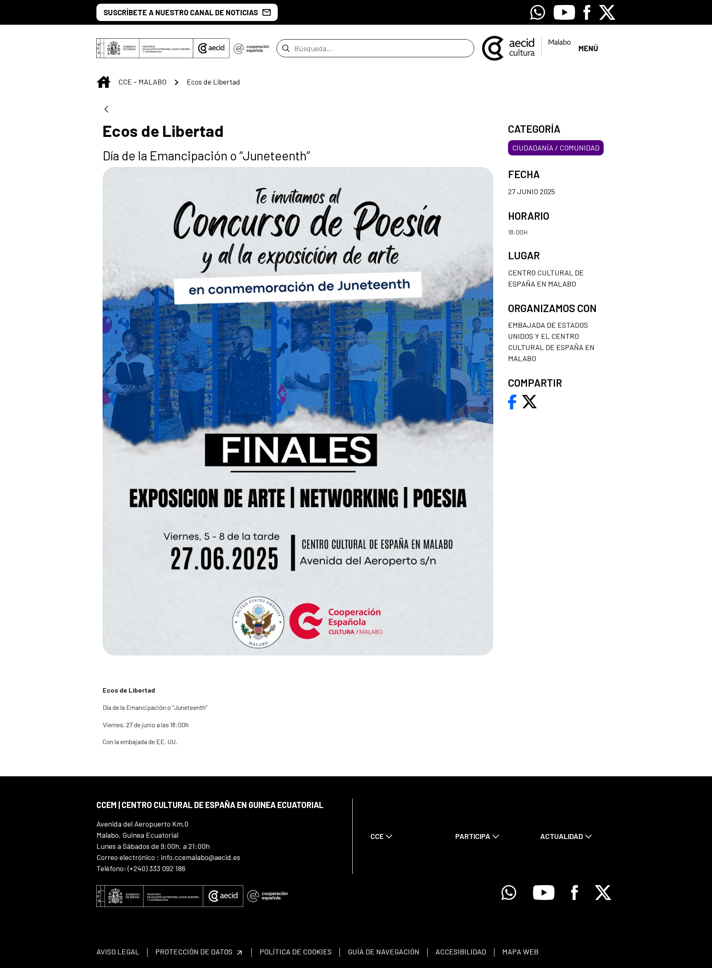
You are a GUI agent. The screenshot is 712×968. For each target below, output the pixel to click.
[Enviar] (286, 48)
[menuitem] (406, 836)
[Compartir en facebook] (512, 400)
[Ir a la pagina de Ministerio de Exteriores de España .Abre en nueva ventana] (144, 48)
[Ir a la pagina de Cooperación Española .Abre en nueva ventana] (251, 48)
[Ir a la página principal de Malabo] (526, 47)
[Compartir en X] (529, 400)
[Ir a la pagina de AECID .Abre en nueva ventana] (211, 48)
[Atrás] (106, 110)
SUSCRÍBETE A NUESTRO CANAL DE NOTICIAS (180, 12)
